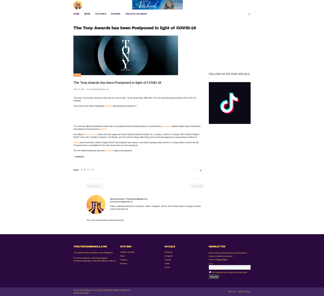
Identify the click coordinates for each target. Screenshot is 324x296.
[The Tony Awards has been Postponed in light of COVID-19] (95, 204)
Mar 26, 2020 (79, 89)
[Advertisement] (119, 115)
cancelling (108, 106)
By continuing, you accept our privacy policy (229, 272)
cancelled (109, 151)
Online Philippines (81, 293)
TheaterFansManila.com (99, 89)
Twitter (167, 263)
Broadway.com (90, 134)
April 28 (103, 129)
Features (123, 259)
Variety (76, 142)
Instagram (169, 255)
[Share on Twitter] (84, 169)
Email (211, 264)
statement (167, 126)
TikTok (167, 267)
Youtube (168, 259)
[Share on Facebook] (81, 169)
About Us (232, 292)
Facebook (168, 252)
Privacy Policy (244, 292)
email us (111, 261)
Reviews (123, 263)
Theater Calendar (127, 252)
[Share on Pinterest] (93, 169)
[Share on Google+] (88, 169)
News (122, 255)
